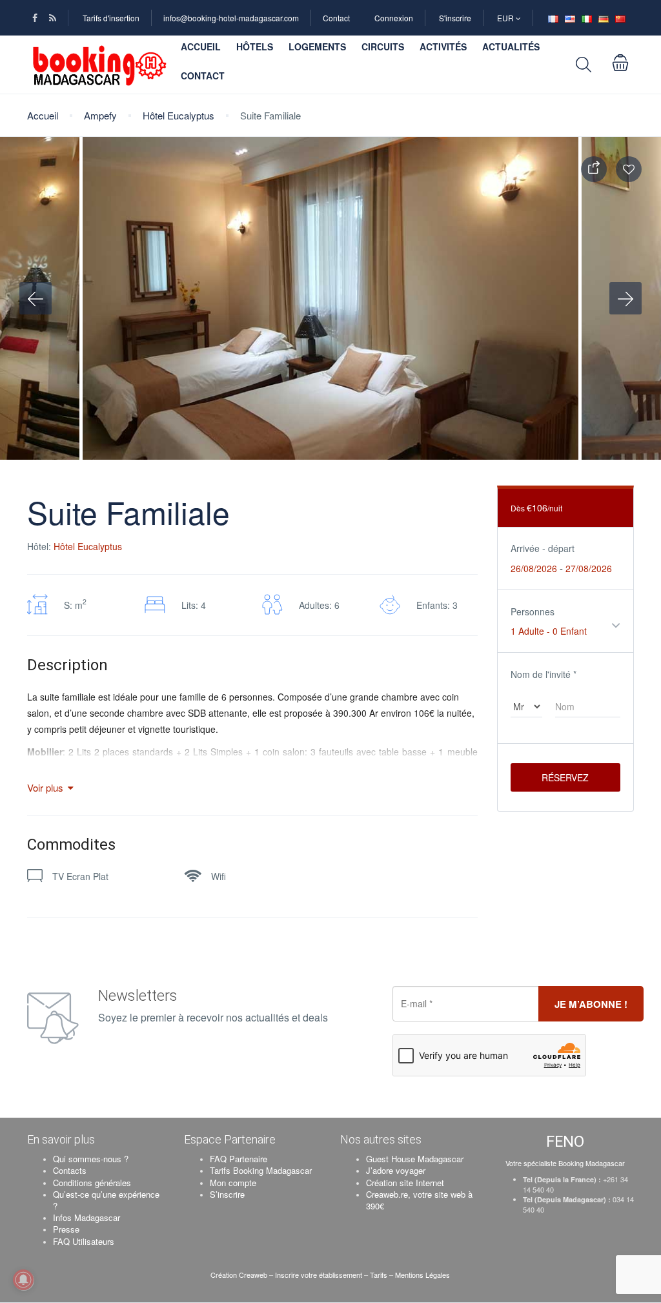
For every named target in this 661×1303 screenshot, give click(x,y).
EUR (506, 17)
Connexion (393, 17)
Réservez (565, 777)
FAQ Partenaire (238, 1159)
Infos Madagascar (86, 1217)
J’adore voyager (395, 1170)
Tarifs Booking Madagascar (261, 1170)
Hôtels (254, 46)
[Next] (625, 298)
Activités (443, 46)
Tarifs (378, 1274)
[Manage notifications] (23, 1279)
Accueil (201, 46)
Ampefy (100, 115)
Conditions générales (92, 1182)
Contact (336, 17)
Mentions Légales (422, 1274)
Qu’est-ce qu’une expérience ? (106, 1200)
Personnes (532, 611)
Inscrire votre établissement (318, 1274)
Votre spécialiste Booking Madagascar (565, 1163)
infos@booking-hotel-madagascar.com (231, 17)
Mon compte (233, 1182)
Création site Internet (405, 1182)
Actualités (511, 46)
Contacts (69, 1170)
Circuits (382, 46)
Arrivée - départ (543, 548)
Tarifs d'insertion (111, 17)
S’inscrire (227, 1194)
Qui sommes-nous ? (90, 1159)
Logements (317, 46)
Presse (66, 1229)
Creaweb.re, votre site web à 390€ (419, 1200)
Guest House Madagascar (414, 1159)
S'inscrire (455, 17)
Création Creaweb (239, 1274)
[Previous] (35, 298)
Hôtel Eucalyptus (178, 115)
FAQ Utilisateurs (83, 1241)
